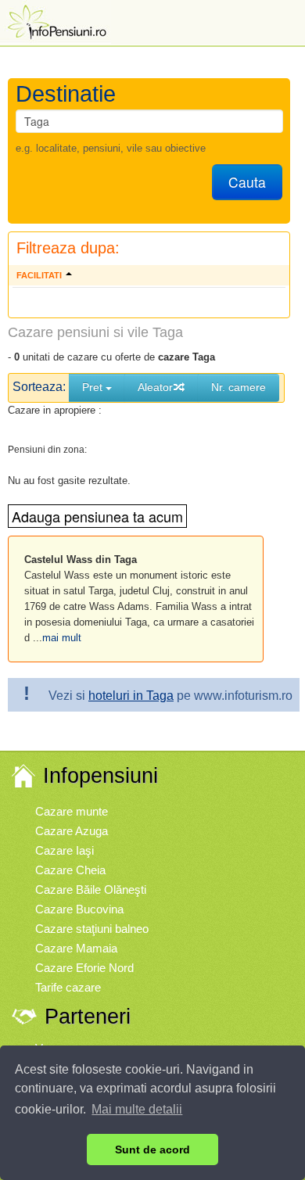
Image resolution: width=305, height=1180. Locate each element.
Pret (94, 387)
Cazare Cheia (70, 870)
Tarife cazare (68, 987)
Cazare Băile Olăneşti (90, 889)
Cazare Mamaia (76, 948)
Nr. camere (238, 387)
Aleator (155, 387)
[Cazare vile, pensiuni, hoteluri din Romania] (55, 21)
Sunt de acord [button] (152, 1149)
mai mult (61, 638)
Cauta (247, 182)
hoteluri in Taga (131, 695)
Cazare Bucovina (79, 909)
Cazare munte (71, 811)
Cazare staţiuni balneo (92, 928)
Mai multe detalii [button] (137, 1109)
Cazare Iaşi (64, 850)
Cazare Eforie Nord (84, 967)
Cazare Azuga (71, 830)
